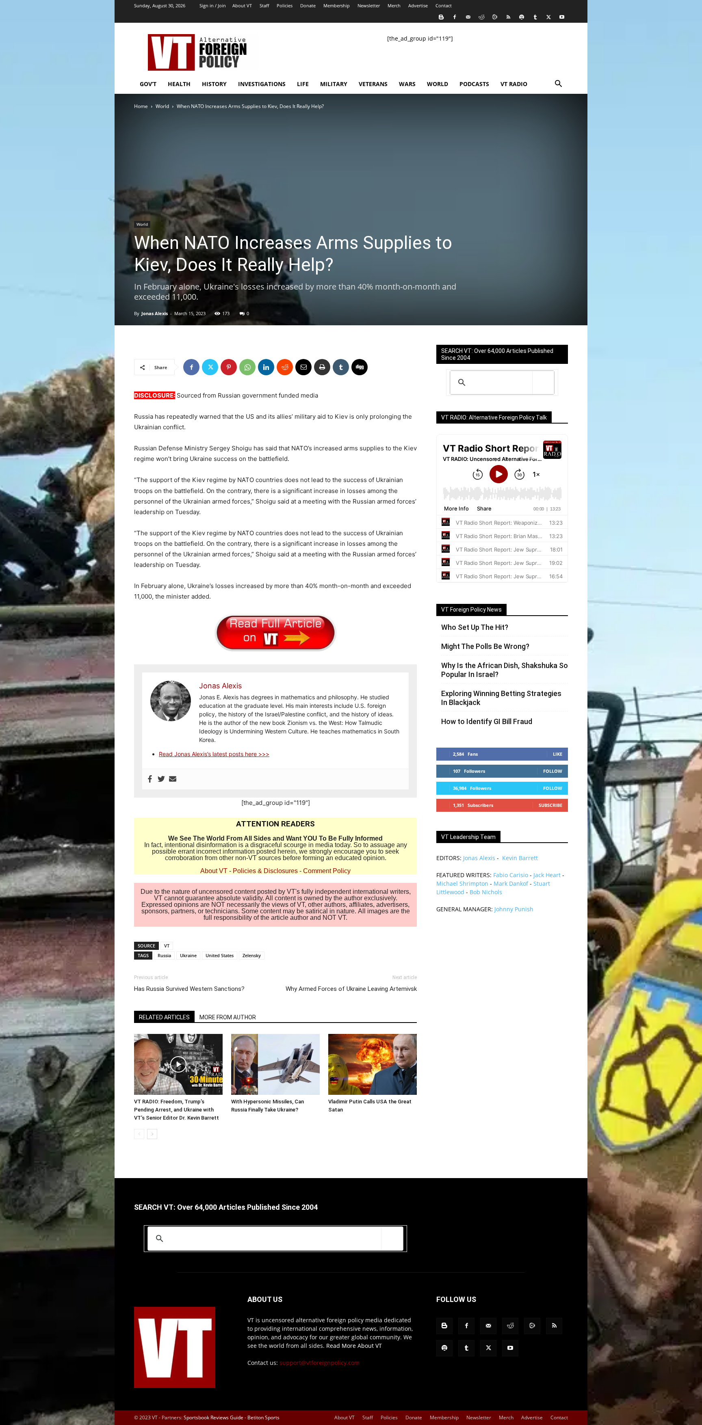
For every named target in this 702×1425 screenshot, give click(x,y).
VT (166, 946)
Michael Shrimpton (462, 883)
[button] (558, 85)
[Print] (322, 367)
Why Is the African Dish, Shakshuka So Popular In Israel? (504, 670)
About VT (242, 5)
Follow (552, 771)
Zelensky (252, 955)
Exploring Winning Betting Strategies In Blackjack (501, 698)
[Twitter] (548, 17)
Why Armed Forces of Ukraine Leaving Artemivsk (351, 989)
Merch (394, 5)
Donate (308, 5)
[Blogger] (441, 17)
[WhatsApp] (247, 367)
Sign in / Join (212, 5)
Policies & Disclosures (265, 870)
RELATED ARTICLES (164, 1017)
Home (141, 106)
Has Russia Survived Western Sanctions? (189, 989)
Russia (164, 955)
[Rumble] (495, 17)
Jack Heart (547, 875)
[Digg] (359, 367)
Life (303, 84)
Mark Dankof (511, 883)
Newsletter (369, 5)
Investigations (262, 84)
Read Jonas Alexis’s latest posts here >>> (214, 753)
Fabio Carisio (510, 875)
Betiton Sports (263, 1417)
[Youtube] (562, 17)
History (214, 84)
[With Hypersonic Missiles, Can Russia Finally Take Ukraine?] (275, 1064)
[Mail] (468, 17)
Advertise (418, 5)
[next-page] (152, 1134)
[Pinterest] (229, 367)
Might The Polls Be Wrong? (485, 646)
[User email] (172, 779)
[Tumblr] (535, 17)
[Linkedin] (266, 367)
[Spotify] (522, 17)
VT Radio (513, 84)
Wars (407, 84)
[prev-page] (139, 1134)
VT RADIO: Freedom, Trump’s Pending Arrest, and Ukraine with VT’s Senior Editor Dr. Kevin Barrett (176, 1109)
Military (333, 84)
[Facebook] (454, 17)
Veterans (373, 84)
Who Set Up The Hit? (474, 627)
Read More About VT (354, 1345)
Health (179, 84)
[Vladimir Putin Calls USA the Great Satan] (372, 1064)
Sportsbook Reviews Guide (213, 1417)
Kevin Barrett (520, 858)
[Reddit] (481, 17)
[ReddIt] (285, 367)
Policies (284, 5)
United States (220, 955)
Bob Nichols (486, 892)
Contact (444, 5)
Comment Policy (327, 870)
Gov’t (148, 84)
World (437, 84)
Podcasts (474, 84)
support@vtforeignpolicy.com (320, 1363)
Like (557, 754)
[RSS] (508, 17)
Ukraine (188, 955)
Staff (264, 5)
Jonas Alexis (154, 313)
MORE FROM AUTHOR (227, 1017)
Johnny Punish (513, 909)
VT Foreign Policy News (471, 609)
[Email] (303, 367)
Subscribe (550, 805)
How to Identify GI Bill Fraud (486, 721)
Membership (336, 5)
